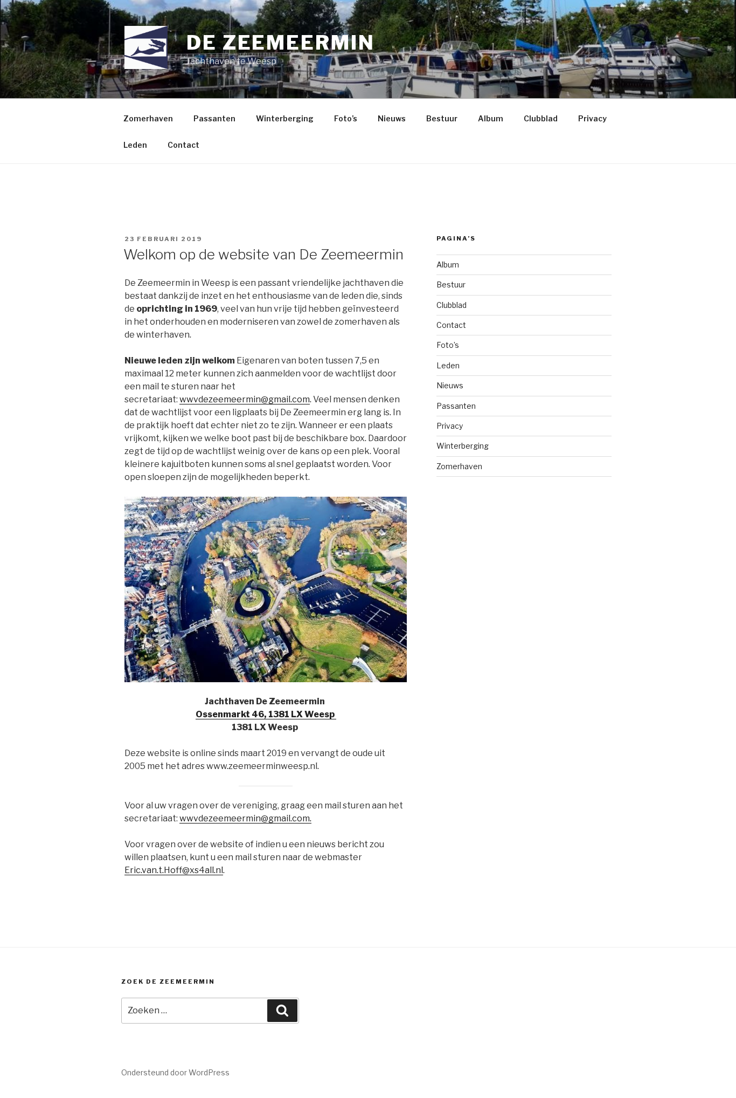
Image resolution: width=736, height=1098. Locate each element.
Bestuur (441, 118)
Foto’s (345, 118)
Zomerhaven (148, 118)
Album (490, 118)
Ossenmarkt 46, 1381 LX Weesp (266, 714)
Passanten (214, 118)
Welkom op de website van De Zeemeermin (263, 254)
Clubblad (541, 118)
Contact (183, 144)
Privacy (592, 118)
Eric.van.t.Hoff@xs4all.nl (173, 870)
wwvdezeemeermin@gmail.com (244, 399)
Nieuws (392, 118)
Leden (135, 144)
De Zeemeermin (280, 42)
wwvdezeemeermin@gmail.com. (245, 818)
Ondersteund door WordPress (175, 1072)
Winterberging (285, 118)
